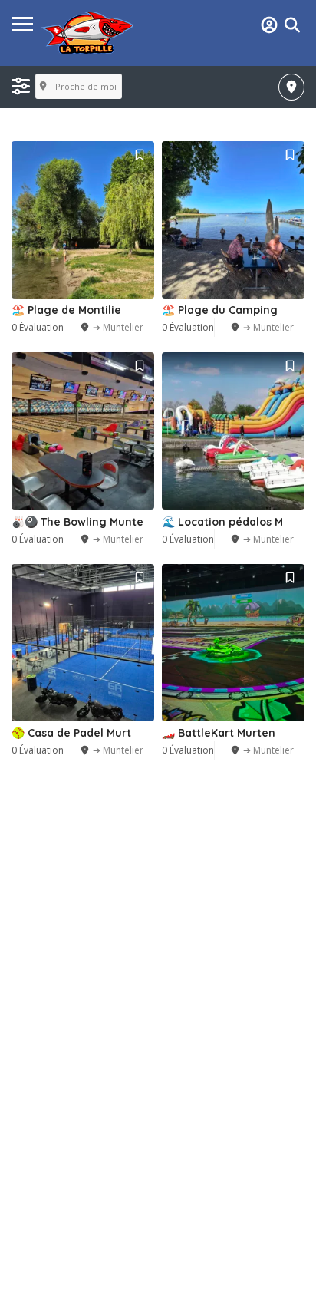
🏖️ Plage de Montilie (66, 310)
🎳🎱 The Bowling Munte (77, 522)
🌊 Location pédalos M (222, 522)
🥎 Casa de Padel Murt (71, 733)
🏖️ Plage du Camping (220, 310)
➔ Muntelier (118, 327)
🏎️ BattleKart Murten (218, 733)
